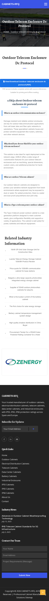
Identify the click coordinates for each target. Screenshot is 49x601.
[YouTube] (17, 439)
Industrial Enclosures (11, 480)
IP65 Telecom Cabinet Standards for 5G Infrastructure (20, 527)
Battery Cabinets (9, 476)
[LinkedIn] (10, 439)
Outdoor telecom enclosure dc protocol (28, 32)
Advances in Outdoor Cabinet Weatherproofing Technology (24, 517)
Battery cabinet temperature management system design (25, 314)
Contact (5, 501)
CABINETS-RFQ (11, 4)
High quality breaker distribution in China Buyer (25, 324)
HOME (6, 32)
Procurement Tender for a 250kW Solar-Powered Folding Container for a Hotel (25, 333)
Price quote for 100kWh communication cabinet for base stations (25, 269)
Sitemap (29, 597)
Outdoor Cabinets (10, 459)
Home (4, 455)
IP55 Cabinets (8, 484)
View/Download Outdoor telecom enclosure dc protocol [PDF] (25, 83)
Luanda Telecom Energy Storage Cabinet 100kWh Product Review (25, 260)
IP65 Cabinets (8, 488)
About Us (6, 497)
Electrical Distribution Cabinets (15, 463)
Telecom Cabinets (10, 468)
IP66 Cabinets (8, 493)
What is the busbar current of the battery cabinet (25, 298)
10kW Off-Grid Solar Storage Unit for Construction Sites (25, 250)
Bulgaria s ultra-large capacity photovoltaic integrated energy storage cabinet (25, 279)
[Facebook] (4, 439)
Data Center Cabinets (11, 472)
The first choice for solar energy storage (25, 306)
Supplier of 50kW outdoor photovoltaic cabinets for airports (25, 288)
